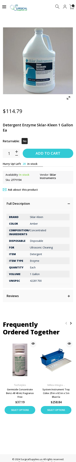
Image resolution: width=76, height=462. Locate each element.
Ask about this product (23, 189)
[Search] (57, 6)
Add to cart (48, 153)
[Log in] (64, 6)
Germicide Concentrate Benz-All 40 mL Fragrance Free (20, 393)
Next (70, 323)
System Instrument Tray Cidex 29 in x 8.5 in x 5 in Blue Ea (56, 393)
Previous (66, 323)
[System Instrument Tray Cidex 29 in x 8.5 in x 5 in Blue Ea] (56, 360)
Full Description (18, 203)
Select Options (20, 410)
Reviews (12, 296)
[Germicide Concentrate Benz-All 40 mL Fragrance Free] (20, 360)
